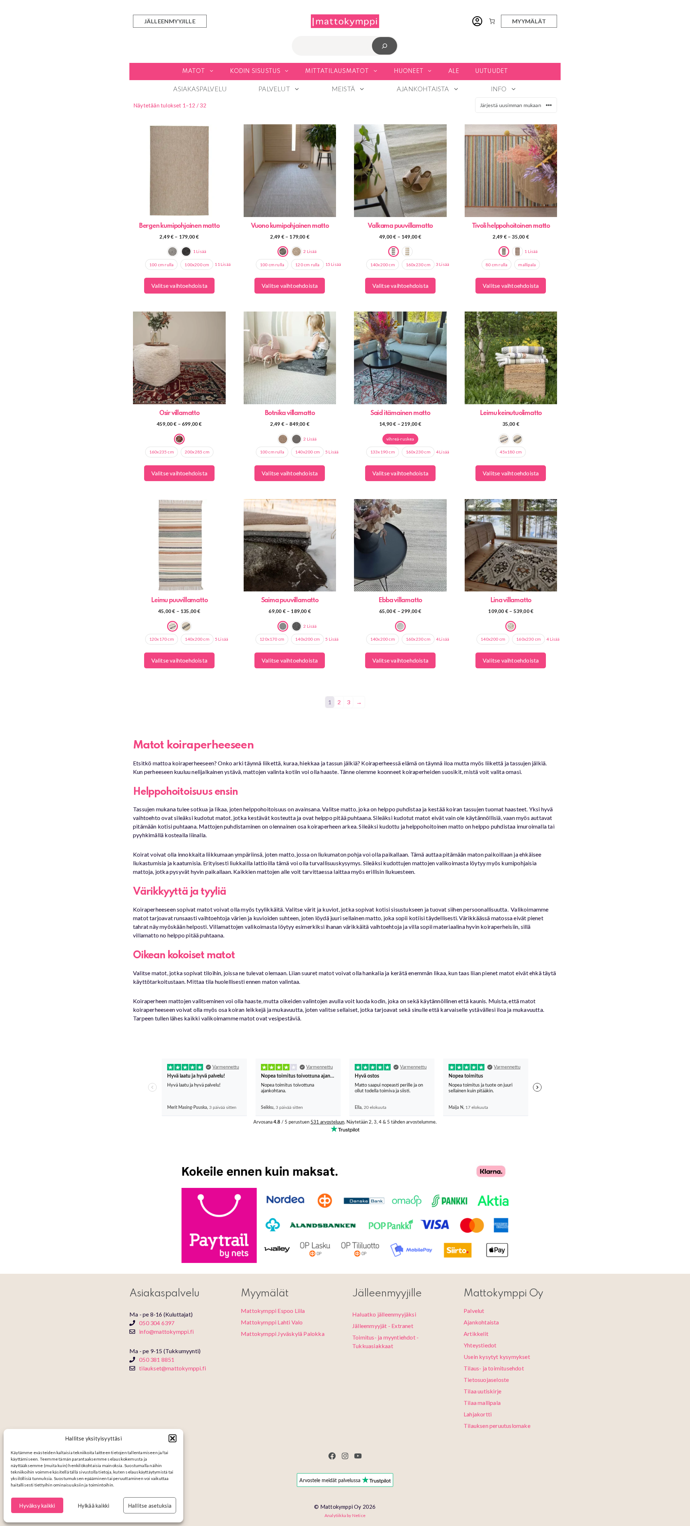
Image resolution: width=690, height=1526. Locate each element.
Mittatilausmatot (337, 71)
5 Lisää (332, 452)
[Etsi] (384, 46)
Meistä (343, 89)
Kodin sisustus (255, 71)
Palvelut (274, 89)
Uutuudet (491, 71)
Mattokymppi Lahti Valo (272, 1322)
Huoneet (408, 71)
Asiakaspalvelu (200, 89)
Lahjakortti (478, 1414)
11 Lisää (223, 264)
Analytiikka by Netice (345, 1515)
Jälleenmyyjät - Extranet (382, 1325)
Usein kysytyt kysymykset (497, 1356)
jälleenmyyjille (170, 21)
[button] (172, 1438)
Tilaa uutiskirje (482, 1391)
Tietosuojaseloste (486, 1379)
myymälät (529, 21)
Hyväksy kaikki (37, 1505)
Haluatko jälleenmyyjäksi (384, 1314)
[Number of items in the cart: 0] (492, 21)
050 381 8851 (156, 1359)
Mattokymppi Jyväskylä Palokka (283, 1333)
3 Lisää (442, 264)
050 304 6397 (156, 1322)
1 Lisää (199, 251)
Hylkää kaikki (94, 1505)
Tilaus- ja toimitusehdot (494, 1368)
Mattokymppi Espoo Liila (273, 1310)
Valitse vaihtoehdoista (179, 285)
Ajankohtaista (423, 89)
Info (499, 89)
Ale (453, 71)
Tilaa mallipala (482, 1402)
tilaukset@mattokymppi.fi (172, 1368)
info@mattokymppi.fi (166, 1331)
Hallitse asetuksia (150, 1505)
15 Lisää (333, 264)
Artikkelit (476, 1333)
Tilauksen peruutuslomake (497, 1425)
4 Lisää (442, 452)
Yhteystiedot (480, 1345)
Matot (193, 71)
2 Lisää (310, 251)
